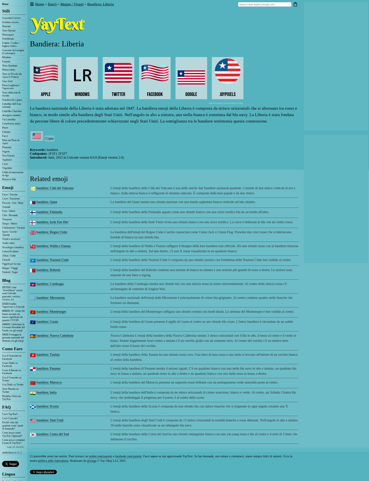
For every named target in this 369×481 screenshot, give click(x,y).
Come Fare (12, 348)
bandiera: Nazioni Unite (53, 260)
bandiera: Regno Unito (52, 232)
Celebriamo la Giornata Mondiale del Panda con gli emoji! (13, 327)
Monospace (8, 34)
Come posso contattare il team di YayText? (13, 441)
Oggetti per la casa (11, 263)
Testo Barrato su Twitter (10, 390)
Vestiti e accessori (11, 239)
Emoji (7, 187)
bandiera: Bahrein (48, 270)
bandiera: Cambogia (50, 284)
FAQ (6, 407)
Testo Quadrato (10, 65)
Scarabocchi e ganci (12, 99)
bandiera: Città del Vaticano (55, 188)
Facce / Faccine (10, 194)
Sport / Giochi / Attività (10, 233)
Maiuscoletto (8, 69)
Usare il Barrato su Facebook (11, 372)
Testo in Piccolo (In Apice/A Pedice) (12, 75)
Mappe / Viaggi (10, 268)
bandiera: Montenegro (51, 311)
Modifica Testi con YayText (11, 398)
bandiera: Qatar (47, 202)
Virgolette (7, 168)
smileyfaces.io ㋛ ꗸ (12, 452)
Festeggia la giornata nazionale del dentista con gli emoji (13, 337)
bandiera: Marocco (49, 382)
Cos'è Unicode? (10, 418)
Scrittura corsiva (10, 22)
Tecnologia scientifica (13, 247)
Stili (6, 11)
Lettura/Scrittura (10, 251)
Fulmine (6, 131)
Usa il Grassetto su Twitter (11, 379)
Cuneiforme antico (11, 123)
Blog (6, 280)
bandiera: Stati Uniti (50, 420)
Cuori (5, 163)
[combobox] (264, 4)
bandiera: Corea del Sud (53, 434)
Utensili (6, 259)
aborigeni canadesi (11, 115)
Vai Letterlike (9, 119)
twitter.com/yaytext (100, 456)
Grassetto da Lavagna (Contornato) (13, 52)
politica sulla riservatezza (53, 460)
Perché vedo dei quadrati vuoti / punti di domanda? (12, 425)
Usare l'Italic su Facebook (10, 364)
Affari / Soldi (9, 255)
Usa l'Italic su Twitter (12, 384)
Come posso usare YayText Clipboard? (12, 434)
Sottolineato (8, 38)
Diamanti (6, 147)
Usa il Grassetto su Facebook (11, 357)
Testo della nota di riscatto (11, 94)
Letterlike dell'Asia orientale (11, 105)
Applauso (7, 159)
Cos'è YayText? (10, 414)
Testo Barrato (9, 30)
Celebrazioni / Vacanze (13, 227)
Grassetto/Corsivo (11, 17)
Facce (5, 135)
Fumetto (6, 61)
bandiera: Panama (48, 368)
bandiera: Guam (47, 321)
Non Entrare (8, 155)
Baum (5, 127)
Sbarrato (6, 26)
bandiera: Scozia (48, 406)
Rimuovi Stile (9, 179)
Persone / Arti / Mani (12, 202)
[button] (32, 4)
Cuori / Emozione (11, 198)
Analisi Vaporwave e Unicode (13, 305)
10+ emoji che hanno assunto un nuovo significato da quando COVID (13, 315)
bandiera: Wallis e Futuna (54, 246)
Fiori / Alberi (8, 211)
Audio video (8, 243)
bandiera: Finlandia (49, 212)
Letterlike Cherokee (12, 111)
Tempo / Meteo (9, 223)
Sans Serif (7, 81)
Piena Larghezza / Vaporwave (11, 87)
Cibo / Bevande (10, 215)
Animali (6, 206)
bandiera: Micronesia (51, 298)
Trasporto (7, 219)
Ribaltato (6, 57)
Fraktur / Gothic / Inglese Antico (11, 44)
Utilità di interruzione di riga (12, 174)
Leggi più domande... (16, 447)
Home (5, 4)
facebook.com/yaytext (128, 456)
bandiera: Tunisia (48, 354)
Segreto (6, 151)
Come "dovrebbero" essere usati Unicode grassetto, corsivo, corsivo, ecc (12, 293)
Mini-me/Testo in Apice (10, 142)
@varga (91, 460)
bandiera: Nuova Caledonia (55, 335)
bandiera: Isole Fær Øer (52, 222)
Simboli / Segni (10, 272)
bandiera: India (47, 392)
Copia (49, 138)
